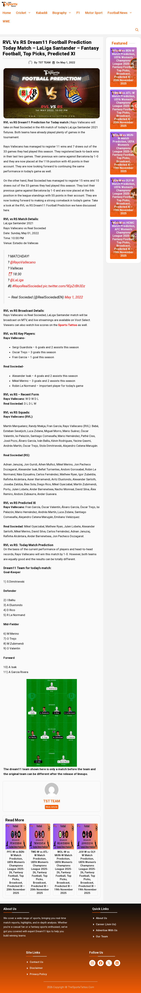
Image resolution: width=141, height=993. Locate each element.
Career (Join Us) (106, 924)
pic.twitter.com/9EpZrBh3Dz (64, 286)
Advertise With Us (106, 930)
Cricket (21, 13)
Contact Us (36, 962)
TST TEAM (44, 62)
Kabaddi (41, 13)
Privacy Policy (38, 974)
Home (7, 13)
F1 (78, 13)
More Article (51, 807)
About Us (101, 918)
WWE (6, 21)
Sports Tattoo (67, 325)
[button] (137, 30)
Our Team (102, 936)
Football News (117, 13)
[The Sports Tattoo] (9, 4)
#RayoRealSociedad (27, 286)
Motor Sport (93, 13)
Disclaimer (36, 968)
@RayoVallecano (23, 262)
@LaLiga (17, 280)
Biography (59, 13)
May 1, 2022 (74, 297)
